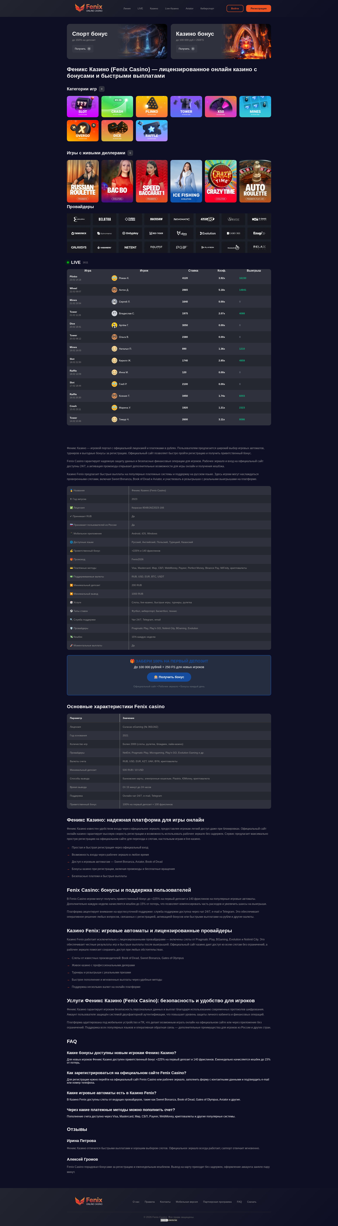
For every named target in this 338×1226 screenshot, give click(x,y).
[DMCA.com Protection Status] (169, 1221)
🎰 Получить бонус (169, 677)
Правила (150, 1201)
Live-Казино (172, 8)
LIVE (140, 8)
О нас (136, 1201)
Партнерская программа (217, 1201)
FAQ (239, 1201)
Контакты (165, 1201)
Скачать (251, 1201)
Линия (127, 8)
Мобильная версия (187, 1201)
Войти (235, 8)
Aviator (189, 8)
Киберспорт (207, 8)
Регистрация (259, 8)
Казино (154, 8)
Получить (80, 48)
